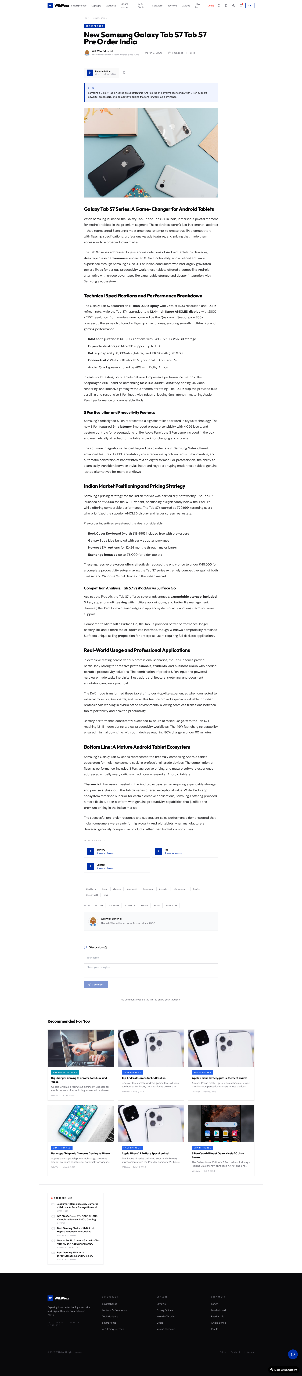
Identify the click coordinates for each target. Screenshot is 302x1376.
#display (163, 889)
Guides (186, 5)
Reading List (218, 1316)
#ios (104, 889)
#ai (106, 895)
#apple (196, 889)
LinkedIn (130, 905)
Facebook (114, 905)
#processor (180, 889)
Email (157, 905)
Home (86, 18)
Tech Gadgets (110, 1316)
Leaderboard (218, 1310)
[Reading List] (226, 6)
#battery (91, 889)
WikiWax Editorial (111, 918)
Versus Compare (166, 1329)
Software (157, 5)
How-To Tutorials (166, 1316)
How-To (198, 5)
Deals (210, 5)
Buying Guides (165, 1310)
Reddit (144, 905)
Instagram (249, 1352)
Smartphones (79, 5)
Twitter (99, 905)
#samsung (148, 889)
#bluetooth (92, 895)
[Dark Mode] (234, 6)
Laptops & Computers (114, 1310)
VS (249, 5)
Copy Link (171, 905)
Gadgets (111, 5)
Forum (214, 1303)
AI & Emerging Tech (113, 1329)
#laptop (117, 889)
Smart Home (124, 5)
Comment (97, 984)
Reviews (172, 5)
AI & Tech (140, 5)
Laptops (96, 5)
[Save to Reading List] (124, 73)
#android (132, 889)
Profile (214, 1329)
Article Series (218, 1322)
